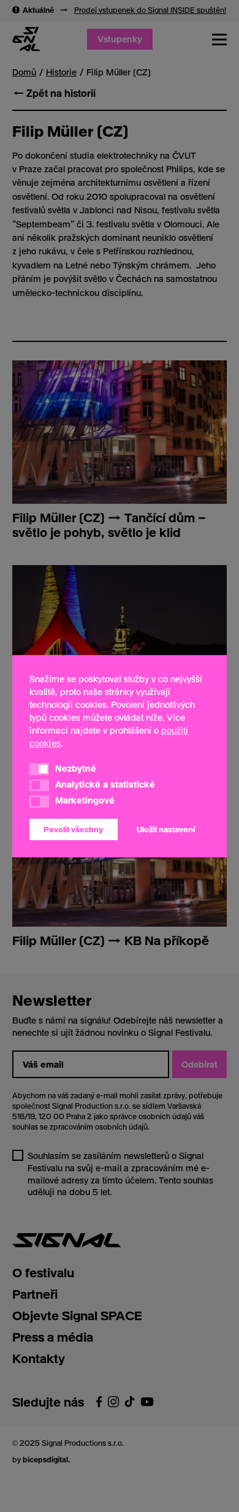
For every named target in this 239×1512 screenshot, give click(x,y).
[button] (39, 769)
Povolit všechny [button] (73, 829)
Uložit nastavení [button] (166, 829)
